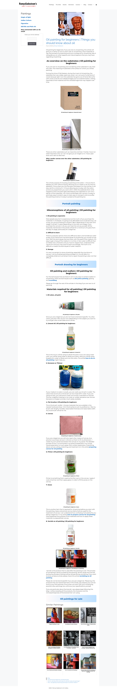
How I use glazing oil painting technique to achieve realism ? (63, 682)
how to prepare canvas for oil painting (81, 514)
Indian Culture (26, 20)
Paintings (51, 4)
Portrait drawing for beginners (71, 264)
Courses (78, 4)
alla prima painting (81, 278)
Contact (90, 4)
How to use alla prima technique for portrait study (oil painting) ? (64, 681)
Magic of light (26, 17)
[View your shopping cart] (96, 5)
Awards (64, 4)
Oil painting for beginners (54, 679)
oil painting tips (65, 679)
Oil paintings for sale (71, 599)
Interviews (71, 4)
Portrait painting (71, 203)
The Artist (58, 4)
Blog (85, 4)
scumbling (53, 280)
